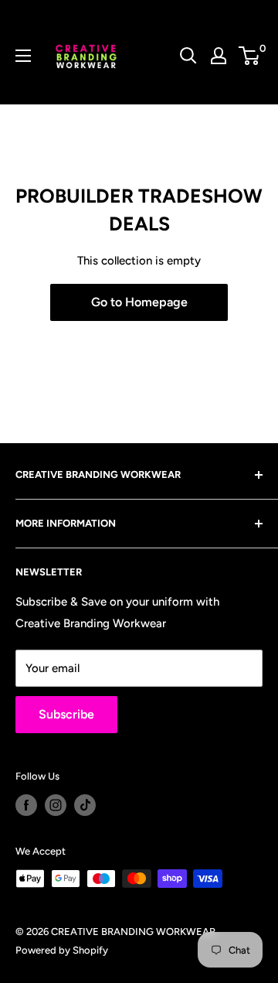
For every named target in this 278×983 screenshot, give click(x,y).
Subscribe (66, 714)
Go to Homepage (139, 302)
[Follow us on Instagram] (55, 805)
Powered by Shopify (61, 950)
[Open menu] (23, 55)
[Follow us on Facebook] (26, 805)
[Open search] (188, 55)
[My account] (218, 55)
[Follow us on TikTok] (85, 805)
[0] (249, 55)
